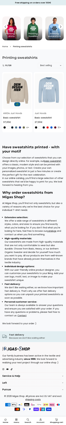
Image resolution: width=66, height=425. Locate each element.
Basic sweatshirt (11, 117)
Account (41, 422)
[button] (60, 26)
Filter (8, 65)
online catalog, (17, 178)
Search (28, 422)
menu (16, 422)
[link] (33, 337)
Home (5, 46)
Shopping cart (56, 422)
